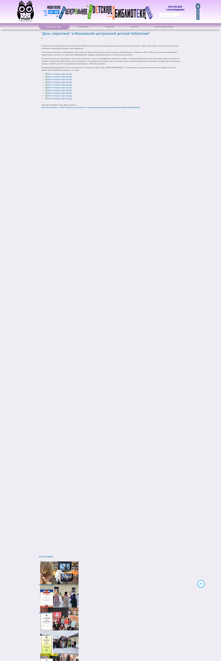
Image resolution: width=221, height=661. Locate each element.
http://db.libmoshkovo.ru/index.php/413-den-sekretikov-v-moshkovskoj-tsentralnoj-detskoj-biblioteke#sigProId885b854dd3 (90, 107)
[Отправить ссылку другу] (43, 38)
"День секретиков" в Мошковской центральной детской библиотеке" (95, 33)
